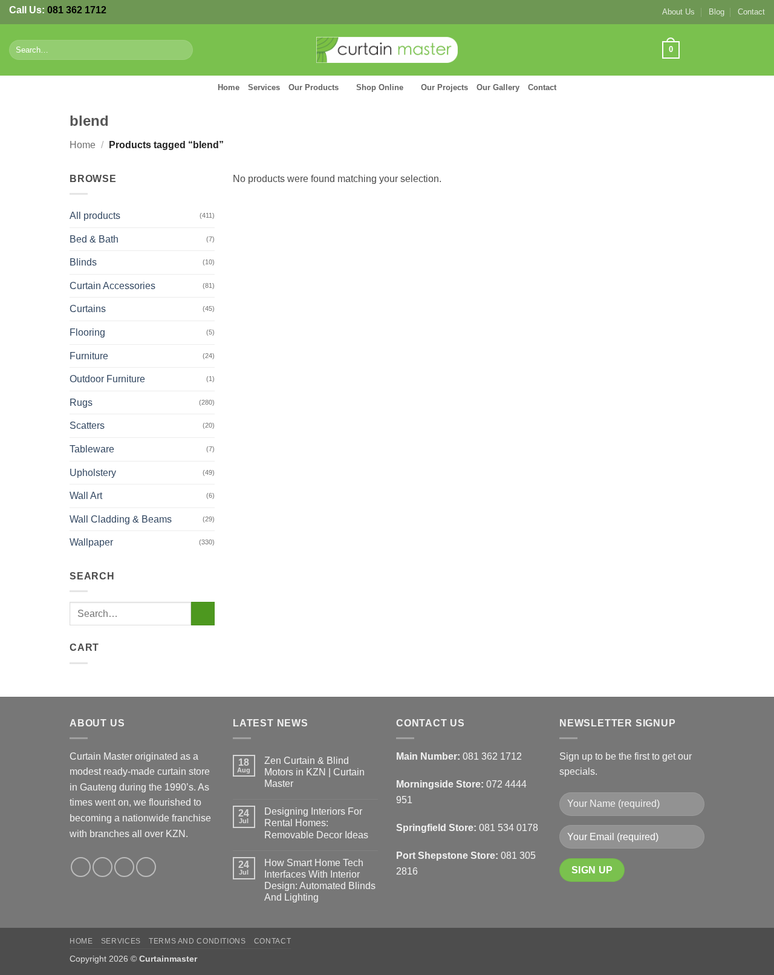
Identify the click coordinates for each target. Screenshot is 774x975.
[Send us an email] (741, 49)
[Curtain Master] (387, 50)
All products (95, 215)
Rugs (81, 402)
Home (228, 87)
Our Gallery (497, 87)
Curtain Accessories (112, 286)
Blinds (83, 262)
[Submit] (182, 50)
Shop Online (379, 87)
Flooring (87, 332)
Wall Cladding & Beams (121, 519)
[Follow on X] (725, 49)
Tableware (92, 449)
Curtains (88, 309)
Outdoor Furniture (107, 379)
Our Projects (444, 87)
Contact (751, 11)
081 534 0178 (508, 828)
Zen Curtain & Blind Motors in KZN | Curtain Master (314, 772)
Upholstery (93, 473)
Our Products (313, 87)
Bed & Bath (94, 239)
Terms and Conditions (197, 941)
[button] (670, 50)
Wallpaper (91, 542)
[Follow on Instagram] (710, 49)
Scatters (87, 425)
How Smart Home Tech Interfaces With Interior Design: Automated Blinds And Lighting (320, 880)
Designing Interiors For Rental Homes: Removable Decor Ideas (316, 823)
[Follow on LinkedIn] (757, 49)
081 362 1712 (76, 10)
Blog (716, 11)
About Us (678, 11)
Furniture (89, 356)
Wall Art (86, 496)
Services (264, 87)
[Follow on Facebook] (693, 49)
